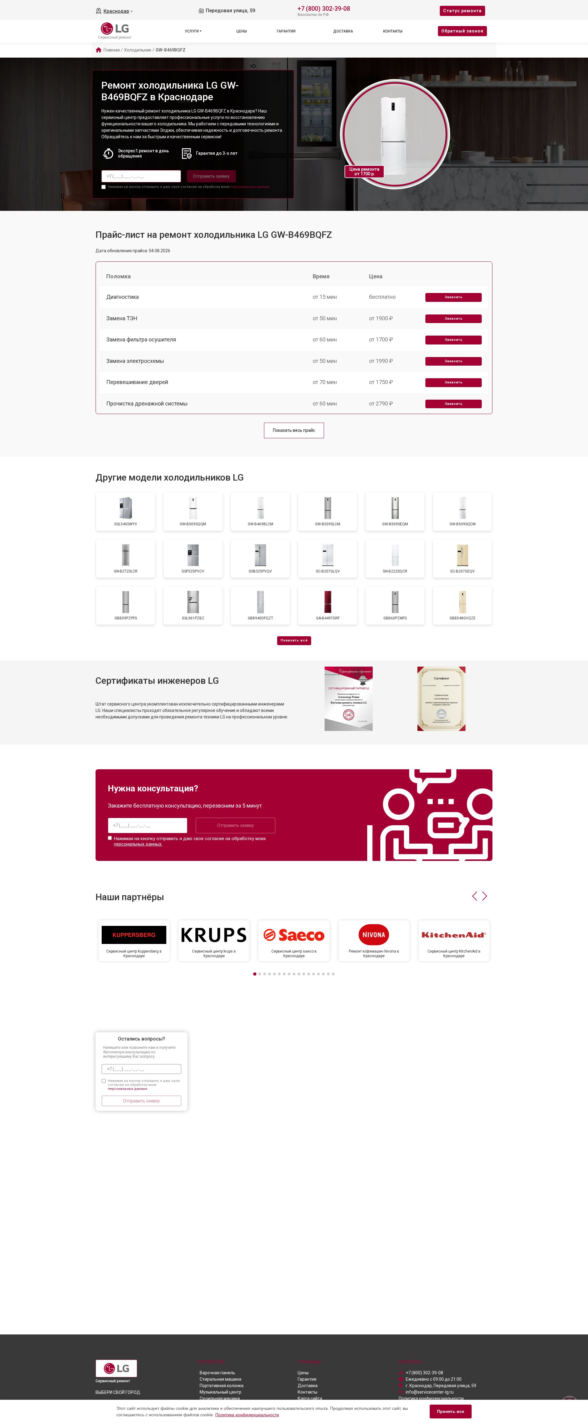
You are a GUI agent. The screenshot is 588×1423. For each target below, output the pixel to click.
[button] (474, 896)
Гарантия (286, 31)
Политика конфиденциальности (247, 1414)
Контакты (392, 31)
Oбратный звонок (462, 31)
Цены (241, 31)
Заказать (454, 297)
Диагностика (122, 297)
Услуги (192, 31)
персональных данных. (250, 187)
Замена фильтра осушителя (141, 339)
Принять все (450, 1411)
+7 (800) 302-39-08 (324, 8)
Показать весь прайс (294, 430)
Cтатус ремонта (462, 10)
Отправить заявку (211, 176)
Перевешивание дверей (137, 382)
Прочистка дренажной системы (147, 403)
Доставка (343, 31)
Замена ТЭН (122, 318)
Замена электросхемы (135, 361)
